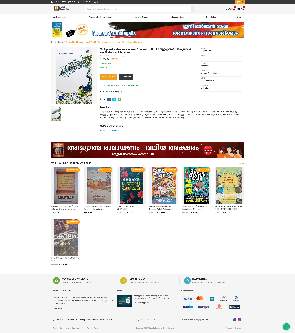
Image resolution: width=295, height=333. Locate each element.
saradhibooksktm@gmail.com (65, 2)
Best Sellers (211, 17)
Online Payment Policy (91, 328)
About (56, 328)
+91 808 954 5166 (85, 2)
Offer (239, 17)
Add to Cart (74, 170)
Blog (62, 328)
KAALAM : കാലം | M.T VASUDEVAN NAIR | (65, 259)
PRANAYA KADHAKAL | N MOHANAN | (127, 207)
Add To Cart (110, 77)
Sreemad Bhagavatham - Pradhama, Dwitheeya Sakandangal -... (98, 207)
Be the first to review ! (109, 130)
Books (60, 42)
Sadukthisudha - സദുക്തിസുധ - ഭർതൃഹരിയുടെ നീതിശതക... (65, 207)
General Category (142, 17)
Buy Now (127, 77)
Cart (242, 9)
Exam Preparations (59, 17)
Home (53, 42)
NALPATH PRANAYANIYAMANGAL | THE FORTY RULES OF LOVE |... (229, 207)
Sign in (238, 2)
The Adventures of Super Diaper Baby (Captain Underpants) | (195, 207)
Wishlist (231, 9)
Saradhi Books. (154, 328)
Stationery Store (177, 17)
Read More (83, 299)
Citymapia (238, 328)
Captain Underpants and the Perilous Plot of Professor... (160, 207)
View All (240, 163)
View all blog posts (141, 303)
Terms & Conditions (73, 328)
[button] (54, 84)
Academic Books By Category (101, 17)
